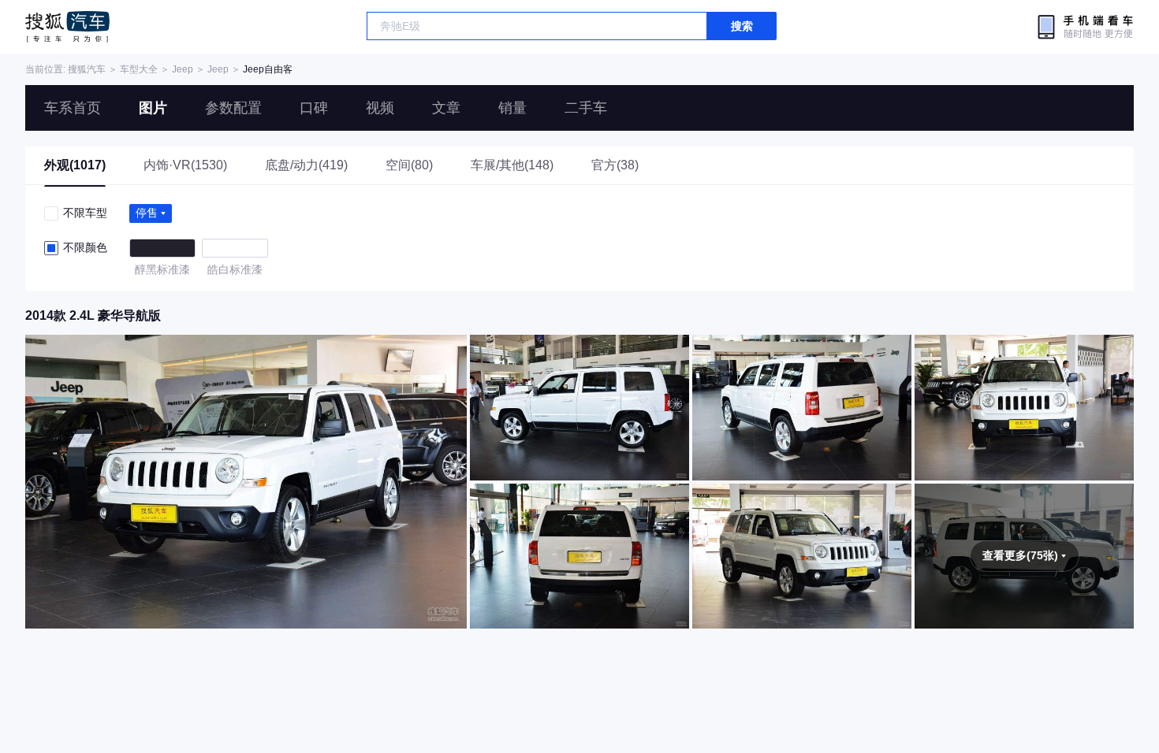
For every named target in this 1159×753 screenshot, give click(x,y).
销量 (512, 108)
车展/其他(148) (512, 165)
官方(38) (615, 165)
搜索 (742, 26)
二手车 (586, 108)
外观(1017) (75, 165)
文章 (446, 108)
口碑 (314, 108)
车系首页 (72, 108)
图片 (153, 108)
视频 (380, 108)
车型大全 (139, 69)
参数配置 (233, 108)
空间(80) (409, 165)
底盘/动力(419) (306, 165)
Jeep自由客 (268, 69)
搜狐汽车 (67, 27)
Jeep (182, 69)
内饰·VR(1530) (185, 165)
